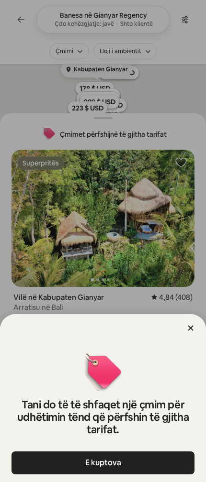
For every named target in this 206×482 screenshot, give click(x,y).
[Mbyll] (191, 328)
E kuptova (103, 463)
